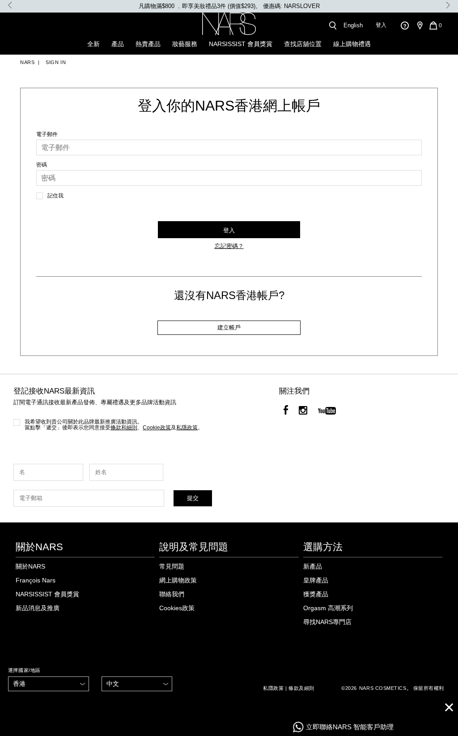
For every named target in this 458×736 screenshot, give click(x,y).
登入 (381, 25)
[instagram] (303, 411)
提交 (193, 498)
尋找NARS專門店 (327, 621)
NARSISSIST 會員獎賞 (240, 43)
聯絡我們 (171, 594)
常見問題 (171, 566)
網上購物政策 (178, 580)
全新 (93, 43)
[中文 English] (137, 683)
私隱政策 (273, 688)
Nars (27, 62)
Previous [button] (10, 5)
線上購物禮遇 (352, 43)
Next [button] (448, 5)
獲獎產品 (315, 594)
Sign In (55, 62)
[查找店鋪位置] (420, 25)
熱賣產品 (148, 43)
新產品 (312, 566)
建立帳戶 (229, 327)
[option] (229, 6)
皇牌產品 (315, 580)
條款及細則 (301, 688)
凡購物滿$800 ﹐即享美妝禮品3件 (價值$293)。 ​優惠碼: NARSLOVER (229, 6)
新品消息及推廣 (37, 608)
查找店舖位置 (303, 43)
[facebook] (286, 411)
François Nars (35, 580)
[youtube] (327, 411)
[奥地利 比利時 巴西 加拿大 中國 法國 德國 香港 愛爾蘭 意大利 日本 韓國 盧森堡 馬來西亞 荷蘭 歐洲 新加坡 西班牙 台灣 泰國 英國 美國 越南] (48, 683)
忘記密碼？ (229, 246)
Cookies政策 (177, 608)
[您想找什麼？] (332, 25)
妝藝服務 (184, 43)
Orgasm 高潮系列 (328, 608)
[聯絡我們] (405, 25)
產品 (117, 43)
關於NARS (30, 566)
